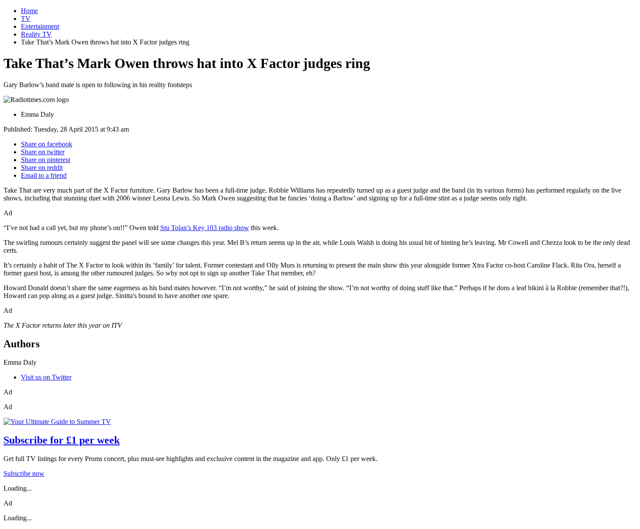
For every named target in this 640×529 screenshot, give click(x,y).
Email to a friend (44, 175)
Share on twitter (42, 152)
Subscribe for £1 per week (61, 440)
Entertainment (40, 26)
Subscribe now (23, 473)
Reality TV (36, 34)
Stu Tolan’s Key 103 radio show (204, 227)
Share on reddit (42, 167)
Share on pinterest (45, 159)
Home (29, 10)
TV (25, 18)
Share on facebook (46, 144)
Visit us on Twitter (46, 377)
